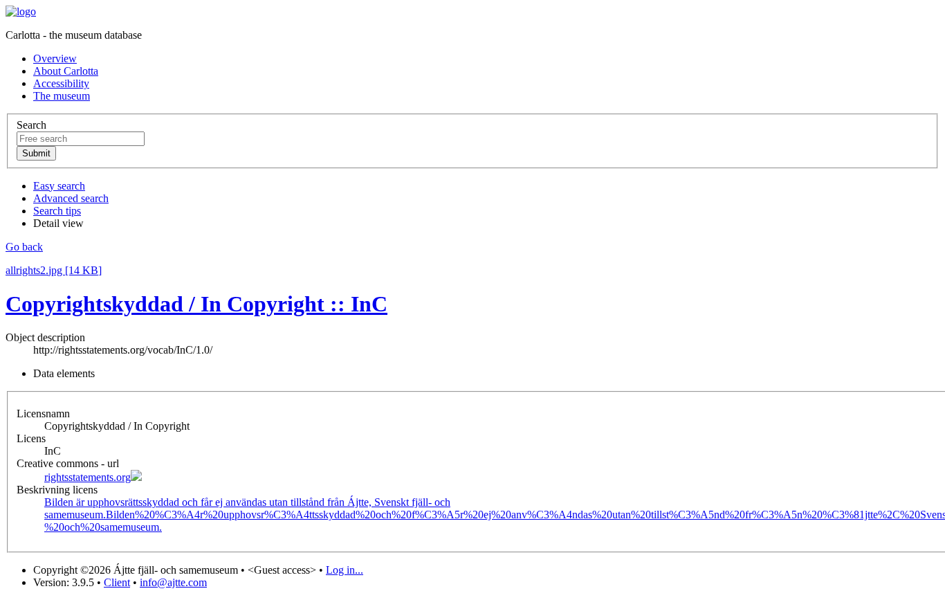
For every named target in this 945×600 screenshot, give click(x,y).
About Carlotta (65, 71)
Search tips (57, 211)
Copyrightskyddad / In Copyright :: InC (196, 303)
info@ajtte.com (173, 582)
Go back (24, 247)
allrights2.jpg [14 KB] (54, 270)
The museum (61, 96)
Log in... (344, 570)
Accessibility (61, 83)
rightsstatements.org (87, 477)
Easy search (59, 186)
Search (31, 125)
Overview (55, 58)
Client (117, 582)
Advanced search (71, 198)
